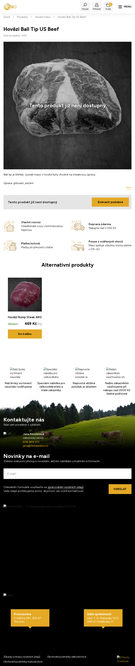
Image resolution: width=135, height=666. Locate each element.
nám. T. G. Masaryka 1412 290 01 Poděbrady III (102, 617)
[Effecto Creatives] (124, 659)
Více (128, 187)
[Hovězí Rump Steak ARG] (25, 295)
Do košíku (24, 334)
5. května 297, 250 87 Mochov (27, 617)
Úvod (7, 17)
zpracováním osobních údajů (65, 487)
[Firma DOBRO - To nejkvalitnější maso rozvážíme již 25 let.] (10, 6)
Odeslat (120, 489)
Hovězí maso (42, 17)
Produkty (22, 17)
